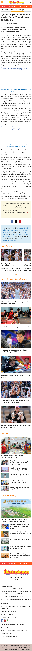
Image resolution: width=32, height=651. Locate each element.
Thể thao (7, 10)
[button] (30, 2)
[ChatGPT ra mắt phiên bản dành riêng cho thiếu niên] (5, 488)
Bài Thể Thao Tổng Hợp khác (14, 279)
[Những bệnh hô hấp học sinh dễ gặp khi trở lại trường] (5, 475)
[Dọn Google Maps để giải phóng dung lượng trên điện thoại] (5, 482)
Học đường (17, 6)
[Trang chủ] (2, 9)
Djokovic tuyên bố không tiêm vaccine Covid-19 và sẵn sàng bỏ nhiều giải (15, 230)
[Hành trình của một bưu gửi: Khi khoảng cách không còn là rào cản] (5, 534)
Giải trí (25, 6)
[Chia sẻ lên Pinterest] (20, 221)
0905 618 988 (16, 580)
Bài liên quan (7, 246)
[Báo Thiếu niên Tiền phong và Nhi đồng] (16, 2)
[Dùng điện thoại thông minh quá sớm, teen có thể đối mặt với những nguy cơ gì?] (5, 462)
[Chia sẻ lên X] (16, 221)
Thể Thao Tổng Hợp (17, 10)
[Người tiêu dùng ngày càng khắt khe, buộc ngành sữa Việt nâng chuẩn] (5, 526)
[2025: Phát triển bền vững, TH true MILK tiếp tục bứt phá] (5, 548)
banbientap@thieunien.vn (10, 240)
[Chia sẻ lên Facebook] (12, 221)
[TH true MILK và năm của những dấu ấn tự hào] (5, 541)
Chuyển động (8, 6)
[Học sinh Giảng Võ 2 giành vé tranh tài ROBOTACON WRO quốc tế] (16, 445)
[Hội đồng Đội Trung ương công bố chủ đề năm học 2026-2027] (5, 469)
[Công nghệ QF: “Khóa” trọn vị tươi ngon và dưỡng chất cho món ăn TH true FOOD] (5, 555)
